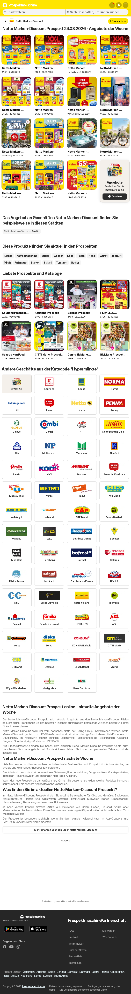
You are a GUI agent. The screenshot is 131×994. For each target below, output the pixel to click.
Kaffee (8, 255)
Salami (48, 262)
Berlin (21, 231)
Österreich (29, 971)
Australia (41, 971)
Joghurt (116, 255)
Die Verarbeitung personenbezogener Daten (83, 989)
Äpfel (92, 255)
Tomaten (61, 262)
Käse (70, 255)
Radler (75, 262)
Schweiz (72, 971)
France (104, 971)
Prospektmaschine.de (33, 986)
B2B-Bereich (108, 937)
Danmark (84, 971)
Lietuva (14, 975)
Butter (45, 255)
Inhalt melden (76, 943)
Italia (6, 975)
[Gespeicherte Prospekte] (112, 5)
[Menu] (125, 5)
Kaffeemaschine (27, 255)
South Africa (61, 975)
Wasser (58, 255)
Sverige (47, 975)
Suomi (95, 971)
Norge (37, 975)
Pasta (81, 255)
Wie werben (108, 930)
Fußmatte (20, 262)
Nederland (26, 975)
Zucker (35, 262)
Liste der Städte (78, 950)
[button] (119, 5)
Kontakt (73, 937)
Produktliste (75, 956)
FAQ (71, 930)
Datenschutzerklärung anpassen (66, 986)
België (51, 971)
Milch (7, 262)
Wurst (103, 255)
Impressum (75, 962)
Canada (61, 971)
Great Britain (117, 971)
